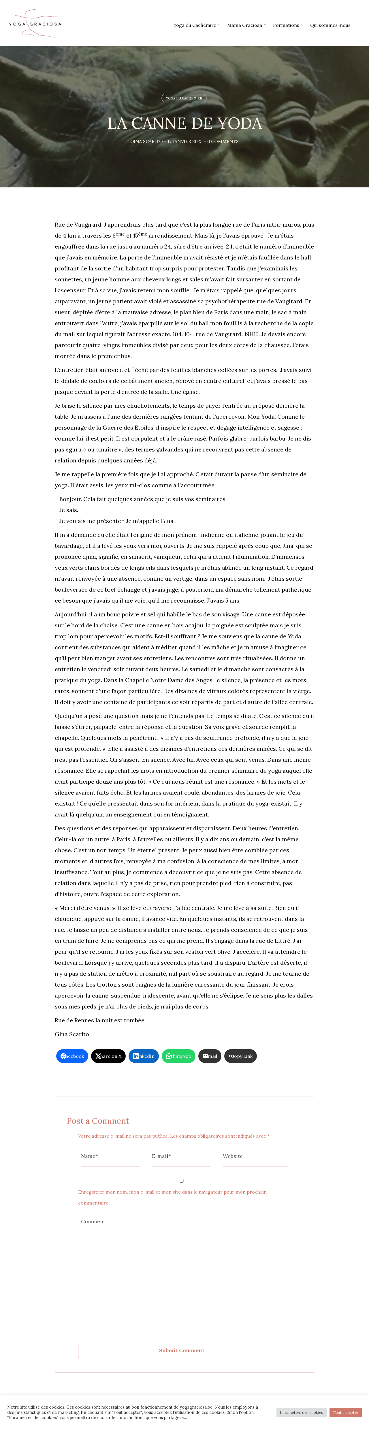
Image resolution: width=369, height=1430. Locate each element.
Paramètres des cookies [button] (301, 1412)
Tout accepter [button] (345, 1412)
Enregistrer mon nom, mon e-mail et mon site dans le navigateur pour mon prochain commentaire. (172, 1197)
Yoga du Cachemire (184, 98)
